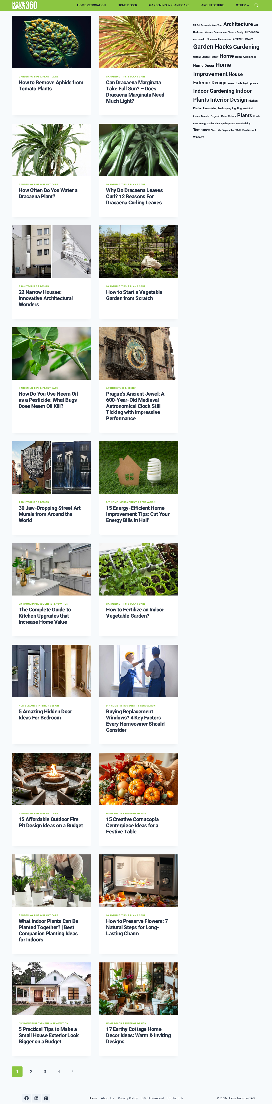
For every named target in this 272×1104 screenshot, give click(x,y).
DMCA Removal (153, 1098)
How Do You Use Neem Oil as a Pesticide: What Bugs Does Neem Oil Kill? (48, 400)
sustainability (243, 123)
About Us (107, 1098)
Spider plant (213, 123)
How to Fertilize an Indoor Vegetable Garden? (135, 613)
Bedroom (198, 32)
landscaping (224, 108)
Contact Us (175, 1098)
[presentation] (51, 42)
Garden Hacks (212, 46)
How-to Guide (235, 83)
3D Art (196, 25)
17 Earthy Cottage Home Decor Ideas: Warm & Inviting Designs (138, 1035)
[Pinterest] (46, 1098)
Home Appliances (245, 56)
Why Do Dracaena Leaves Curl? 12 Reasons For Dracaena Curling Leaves (134, 197)
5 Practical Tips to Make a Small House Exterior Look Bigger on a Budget (49, 1035)
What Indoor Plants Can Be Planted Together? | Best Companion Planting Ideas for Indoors (48, 930)
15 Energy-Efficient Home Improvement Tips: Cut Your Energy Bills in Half (137, 514)
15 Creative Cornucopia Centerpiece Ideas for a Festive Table (132, 826)
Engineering (224, 39)
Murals (205, 116)
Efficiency (212, 39)
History (214, 57)
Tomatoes (201, 130)
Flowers (248, 39)
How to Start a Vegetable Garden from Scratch (134, 295)
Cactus (209, 32)
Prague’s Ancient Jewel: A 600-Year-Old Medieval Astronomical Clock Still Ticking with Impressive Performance (135, 406)
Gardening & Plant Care (169, 5)
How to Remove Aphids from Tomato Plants (51, 86)
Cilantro (232, 32)
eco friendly (199, 39)
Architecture (212, 5)
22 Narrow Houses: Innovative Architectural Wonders (46, 298)
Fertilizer (237, 39)
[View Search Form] (256, 5)
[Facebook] (26, 1098)
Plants (244, 115)
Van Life (216, 130)
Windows (198, 137)
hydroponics (250, 83)
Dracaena (252, 32)
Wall (238, 130)
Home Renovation (91, 5)
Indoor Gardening (213, 91)
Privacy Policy (128, 1098)
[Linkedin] (36, 1098)
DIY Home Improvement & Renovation (131, 502)
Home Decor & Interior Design (39, 706)
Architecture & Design (34, 286)
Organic (215, 116)
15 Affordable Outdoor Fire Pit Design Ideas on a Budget (51, 823)
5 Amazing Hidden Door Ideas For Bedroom (45, 715)
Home (227, 56)
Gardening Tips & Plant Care (38, 77)
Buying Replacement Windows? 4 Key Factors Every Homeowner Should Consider (135, 721)
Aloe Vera (217, 25)
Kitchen (253, 100)
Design (240, 32)
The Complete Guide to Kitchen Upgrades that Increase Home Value (45, 616)
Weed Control (249, 130)
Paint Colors (228, 116)
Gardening (246, 47)
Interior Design (228, 100)
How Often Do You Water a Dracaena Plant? (48, 194)
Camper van (220, 32)
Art (256, 25)
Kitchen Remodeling (205, 108)
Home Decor (127, 5)
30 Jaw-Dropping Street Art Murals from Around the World (50, 514)
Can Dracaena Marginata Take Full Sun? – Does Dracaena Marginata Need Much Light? (135, 92)
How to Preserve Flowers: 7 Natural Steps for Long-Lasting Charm (137, 927)
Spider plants (228, 123)
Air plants (206, 25)
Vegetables (228, 130)
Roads (256, 116)
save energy (199, 123)
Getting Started (201, 57)
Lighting (237, 108)
